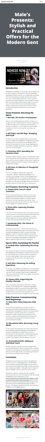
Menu (41, 1)
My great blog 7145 (7, 1)
